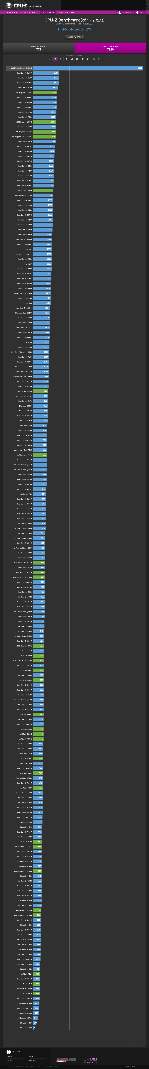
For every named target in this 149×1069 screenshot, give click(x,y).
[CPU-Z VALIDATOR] (23, 5)
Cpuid (90, 1060)
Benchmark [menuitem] (48, 12)
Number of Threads (74, 56)
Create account (126, 12)
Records (9, 1060)
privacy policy (130, 1066)
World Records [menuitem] (29, 12)
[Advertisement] (103, 5)
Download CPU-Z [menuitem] (67, 12)
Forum (31, 1056)
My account (32, 1060)
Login (141, 12)
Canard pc (66, 1060)
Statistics (9, 1056)
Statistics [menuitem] (12, 12)
